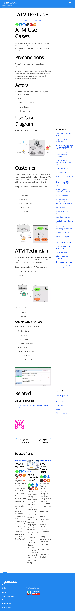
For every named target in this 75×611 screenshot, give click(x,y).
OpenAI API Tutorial (62, 406)
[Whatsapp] (17, 24)
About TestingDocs (8, 596)
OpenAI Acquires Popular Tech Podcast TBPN (63, 162)
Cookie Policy (6, 607)
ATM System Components (23, 440)
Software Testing (36, 20)
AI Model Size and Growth (62, 212)
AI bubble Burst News (63, 233)
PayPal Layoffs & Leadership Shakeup (63, 191)
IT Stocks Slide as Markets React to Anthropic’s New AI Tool (64, 201)
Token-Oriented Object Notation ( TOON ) (63, 247)
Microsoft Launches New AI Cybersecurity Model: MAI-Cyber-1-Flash (64, 147)
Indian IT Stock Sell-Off (63, 196)
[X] (27, 24)
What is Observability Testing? (33, 477)
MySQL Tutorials (61, 409)
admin (26, 20)
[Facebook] (24, 24)
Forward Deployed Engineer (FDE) (62, 140)
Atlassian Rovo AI (62, 207)
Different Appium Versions (62, 257)
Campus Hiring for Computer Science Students (62, 155)
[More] (34, 24)
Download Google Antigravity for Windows (64, 228)
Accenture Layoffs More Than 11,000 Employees (64, 267)
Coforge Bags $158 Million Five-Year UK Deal (62, 184)
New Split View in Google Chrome (64, 222)
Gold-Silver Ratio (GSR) (63, 217)
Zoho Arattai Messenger (64, 262)
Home (4, 592)
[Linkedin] (20, 24)
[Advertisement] (64, 39)
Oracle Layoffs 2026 (62, 168)
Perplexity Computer (63, 172)
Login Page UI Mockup (42, 440)
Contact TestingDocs (8, 600)
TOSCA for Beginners (19, 465)
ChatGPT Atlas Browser (64, 242)
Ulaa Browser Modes (63, 252)
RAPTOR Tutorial (61, 402)
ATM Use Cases (33, 14)
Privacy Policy (6, 603)
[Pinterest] (31, 24)
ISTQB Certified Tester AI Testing (43, 467)
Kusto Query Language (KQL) (63, 134)
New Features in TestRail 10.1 (64, 177)
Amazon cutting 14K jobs (63, 238)
